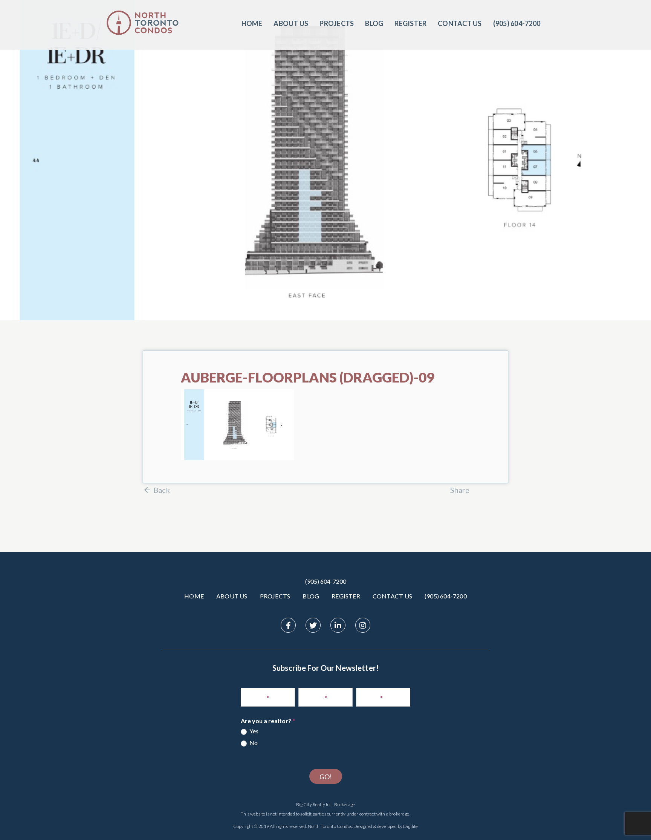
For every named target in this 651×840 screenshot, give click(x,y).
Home (252, 23)
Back (161, 489)
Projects (336, 23)
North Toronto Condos (330, 826)
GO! (325, 777)
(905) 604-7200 (325, 581)
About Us (291, 23)
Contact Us (459, 23)
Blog (374, 23)
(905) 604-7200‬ (516, 23)
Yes (253, 730)
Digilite (410, 826)
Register (410, 23)
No (253, 742)
